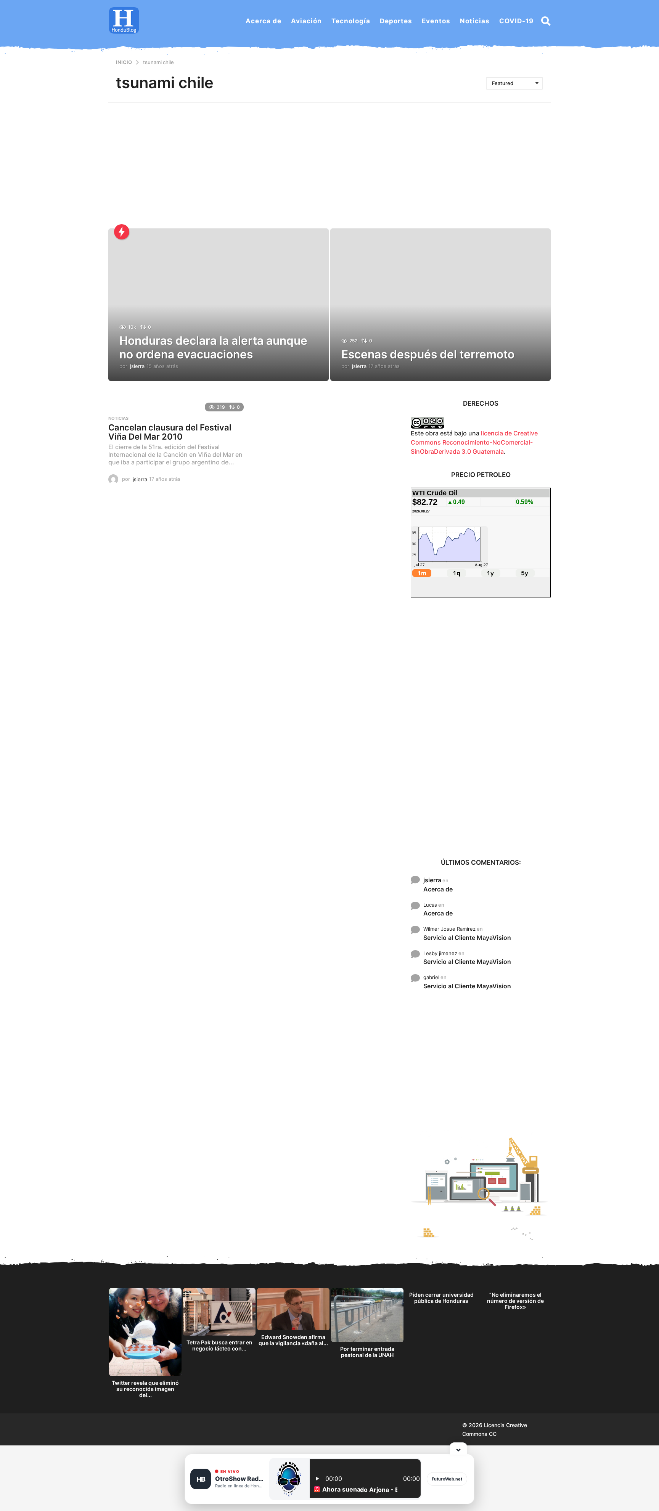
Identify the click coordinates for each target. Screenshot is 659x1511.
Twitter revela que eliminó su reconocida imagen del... (145, 1388)
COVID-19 (516, 21)
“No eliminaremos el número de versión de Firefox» (515, 1300)
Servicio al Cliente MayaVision (467, 937)
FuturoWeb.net (447, 1479)
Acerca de (263, 21)
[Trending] (121, 231)
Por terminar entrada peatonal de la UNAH (367, 1352)
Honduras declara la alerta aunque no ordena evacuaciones (213, 347)
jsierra (432, 880)
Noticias (475, 21)
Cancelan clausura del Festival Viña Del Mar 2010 (169, 432)
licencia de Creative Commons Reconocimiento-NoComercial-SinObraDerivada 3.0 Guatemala (474, 442)
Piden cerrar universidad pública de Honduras (441, 1297)
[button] (546, 21)
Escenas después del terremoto (427, 354)
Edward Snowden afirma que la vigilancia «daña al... (293, 1340)
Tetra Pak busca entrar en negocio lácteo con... (219, 1345)
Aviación (306, 21)
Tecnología (350, 21)
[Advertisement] (329, 159)
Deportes (396, 21)
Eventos (436, 21)
